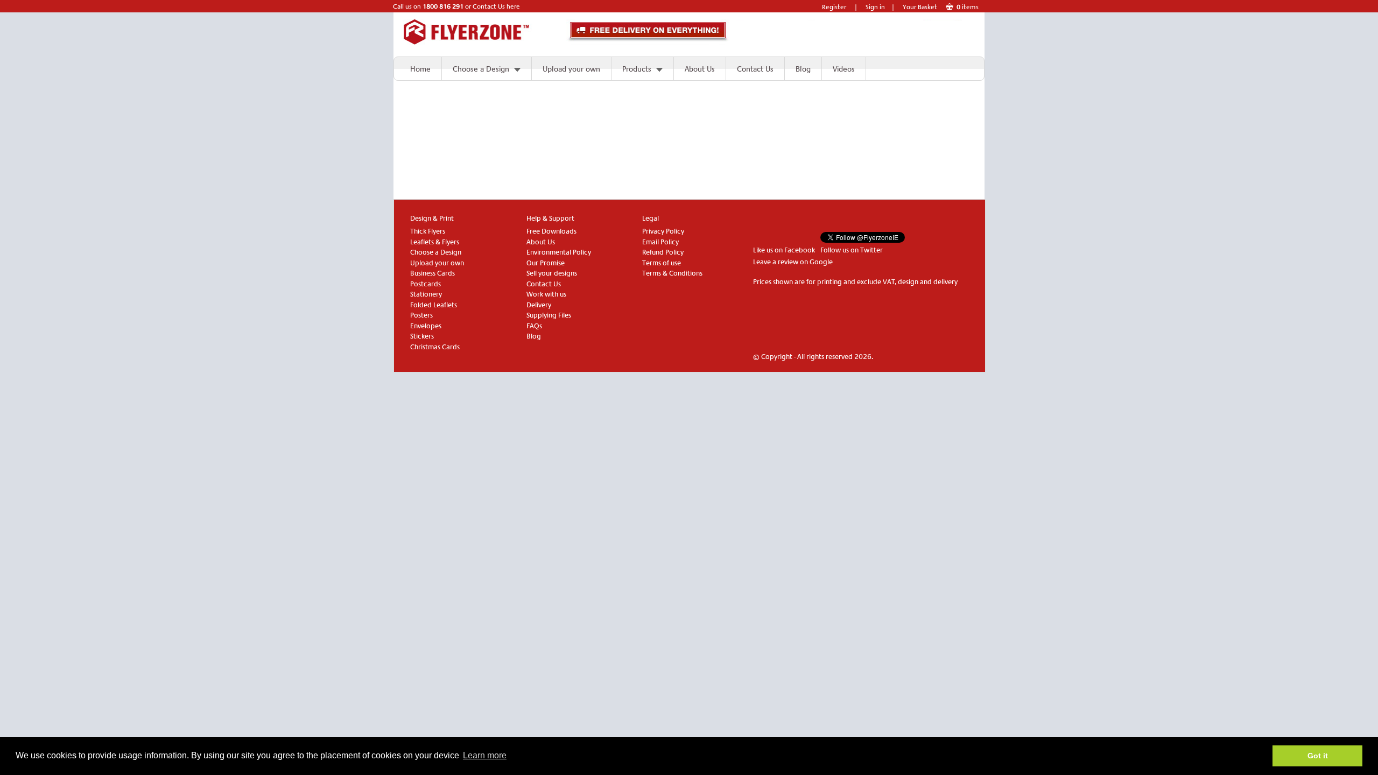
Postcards (425, 283)
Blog (803, 69)
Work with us (546, 294)
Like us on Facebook (784, 250)
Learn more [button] (485, 755)
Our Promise (545, 262)
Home (420, 69)
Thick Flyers (427, 231)
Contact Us (755, 69)
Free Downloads (551, 231)
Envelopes (425, 325)
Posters (421, 315)
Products (636, 69)
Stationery (426, 294)
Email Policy (660, 241)
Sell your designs (551, 273)
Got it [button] (1317, 755)
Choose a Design (481, 69)
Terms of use (661, 262)
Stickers (422, 336)
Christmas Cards (435, 346)
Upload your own (571, 69)
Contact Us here (496, 6)
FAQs (534, 325)
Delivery (538, 304)
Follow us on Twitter (851, 250)
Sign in (875, 7)
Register (834, 7)
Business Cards (432, 273)
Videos (844, 69)
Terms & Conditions (672, 273)
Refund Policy (663, 252)
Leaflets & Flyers (434, 241)
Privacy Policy (663, 231)
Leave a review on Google (793, 261)
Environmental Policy (558, 252)
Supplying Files (548, 315)
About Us (700, 69)
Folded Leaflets (433, 304)
